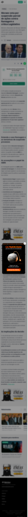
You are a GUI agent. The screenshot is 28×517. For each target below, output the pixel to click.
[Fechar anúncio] (25, 243)
